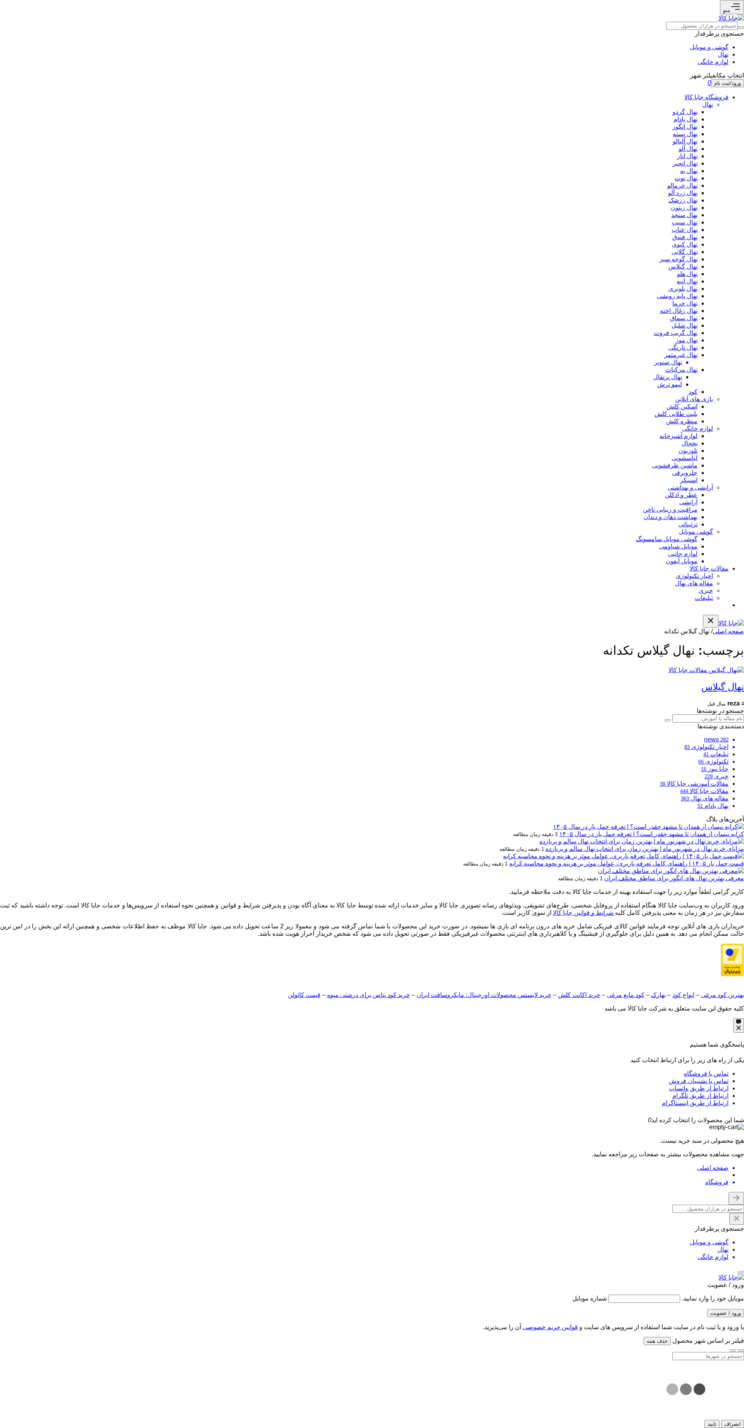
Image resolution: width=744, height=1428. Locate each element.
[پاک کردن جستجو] (736, 1219)
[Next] (733, 1350)
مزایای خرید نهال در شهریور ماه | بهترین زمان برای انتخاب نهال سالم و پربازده (645, 848)
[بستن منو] (710, 621)
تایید (712, 1424)
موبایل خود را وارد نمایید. (713, 1298)
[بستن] (741, 1272)
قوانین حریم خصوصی (550, 1327)
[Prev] (741, 1350)
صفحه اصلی (728, 631)
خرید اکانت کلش (579, 995)
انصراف (732, 1424)
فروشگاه (716, 1182)
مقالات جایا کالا (687, 670)
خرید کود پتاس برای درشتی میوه (368, 995)
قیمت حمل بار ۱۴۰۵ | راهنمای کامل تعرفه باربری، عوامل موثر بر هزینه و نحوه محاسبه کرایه (626, 863)
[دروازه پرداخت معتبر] (732, 974)
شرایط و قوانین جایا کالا (584, 912)
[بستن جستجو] (736, 1198)
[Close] (641, 1120)
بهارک (658, 995)
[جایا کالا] (731, 18)
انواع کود (683, 995)
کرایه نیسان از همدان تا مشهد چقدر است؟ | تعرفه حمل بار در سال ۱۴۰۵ (651, 834)
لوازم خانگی (713, 62)
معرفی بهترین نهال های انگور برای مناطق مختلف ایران (674, 878)
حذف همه (657, 1341)
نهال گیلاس (722, 686)
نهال (723, 54)
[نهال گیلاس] (725, 670)
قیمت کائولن (304, 995)
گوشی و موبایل (709, 47)
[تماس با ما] (738, 1025)
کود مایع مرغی (625, 995)
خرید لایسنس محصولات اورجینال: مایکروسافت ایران (484, 995)
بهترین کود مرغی (722, 995)
